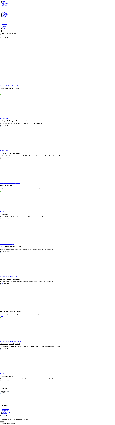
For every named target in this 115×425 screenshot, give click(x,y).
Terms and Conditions (6, 412)
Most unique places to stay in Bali (10, 311)
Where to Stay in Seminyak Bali (10, 344)
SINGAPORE (5, 25)
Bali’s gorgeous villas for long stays (11, 246)
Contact (3, 411)
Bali (1, 85)
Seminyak (15, 341)
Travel (18, 85)
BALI (3, 22)
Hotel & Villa (7, 85)
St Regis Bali (4, 214)
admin (2, 92)
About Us (4, 408)
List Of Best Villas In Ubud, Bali (10, 153)
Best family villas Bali (6, 376)
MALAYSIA (4, 27)
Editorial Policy (5, 410)
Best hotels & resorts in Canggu (9, 88)
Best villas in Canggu (6, 185)
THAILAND (4, 26)
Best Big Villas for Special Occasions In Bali (13, 121)
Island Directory (13, 85)
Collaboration (5, 413)
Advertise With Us (5, 409)
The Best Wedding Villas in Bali (10, 279)
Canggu (3, 85)
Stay (16, 85)
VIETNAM (4, 24)
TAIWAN (4, 28)
